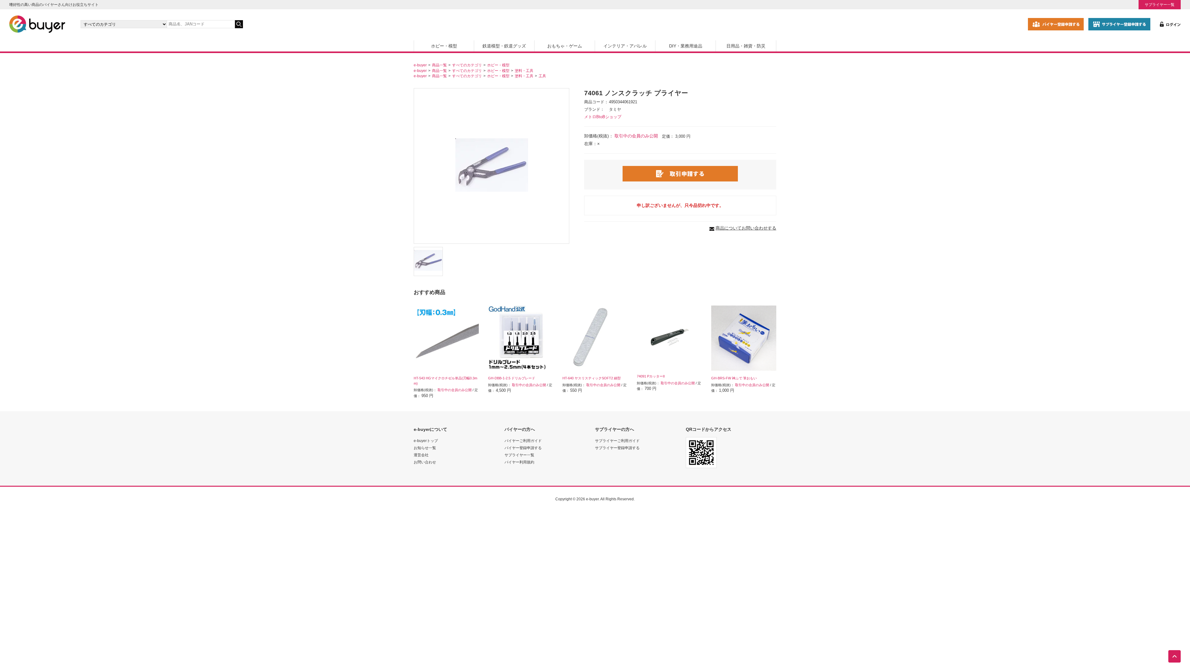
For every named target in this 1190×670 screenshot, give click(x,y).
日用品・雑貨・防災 (745, 45)
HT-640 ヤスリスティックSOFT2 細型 (591, 378)
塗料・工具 (524, 71)
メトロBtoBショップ (602, 117)
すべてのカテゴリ (467, 65)
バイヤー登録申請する (523, 448)
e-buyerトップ (426, 441)
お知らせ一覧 (425, 448)
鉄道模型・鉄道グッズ (504, 45)
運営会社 (421, 455)
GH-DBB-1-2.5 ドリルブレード (511, 378)
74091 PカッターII (651, 376)
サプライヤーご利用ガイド (617, 441)
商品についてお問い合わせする (746, 228)
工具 (542, 76)
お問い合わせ (425, 462)
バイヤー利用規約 (519, 462)
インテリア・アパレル (625, 45)
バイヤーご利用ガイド (523, 441)
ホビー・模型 (444, 45)
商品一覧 (439, 65)
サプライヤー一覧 (1160, 4)
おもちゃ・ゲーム (564, 45)
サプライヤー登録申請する (617, 448)
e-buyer (420, 65)
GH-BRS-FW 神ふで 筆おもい (734, 378)
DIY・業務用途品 (685, 45)
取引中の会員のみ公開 (636, 135)
